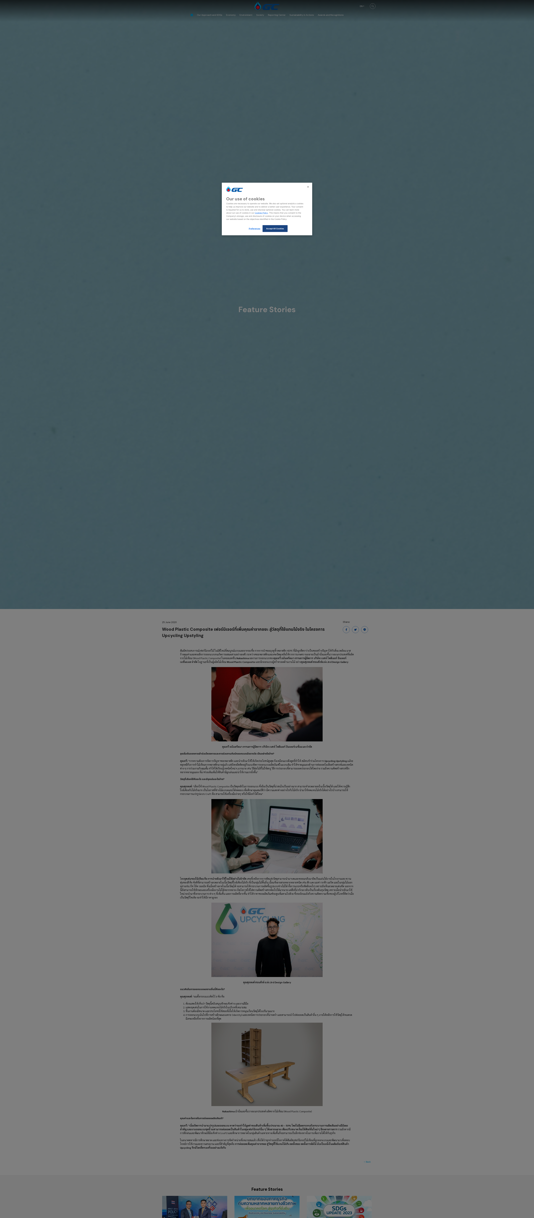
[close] (308, 186)
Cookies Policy (261, 213)
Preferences (254, 228)
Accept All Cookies (275, 228)
